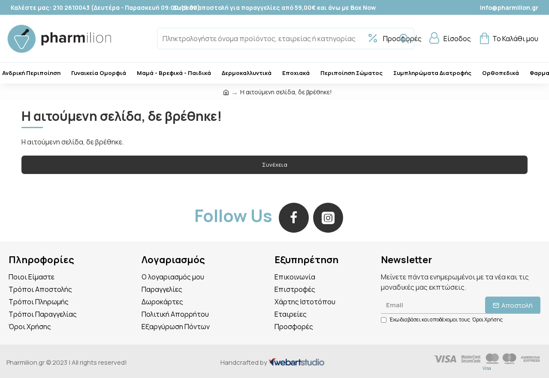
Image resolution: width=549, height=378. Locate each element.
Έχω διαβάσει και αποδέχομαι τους (446, 319)
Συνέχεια (274, 164)
